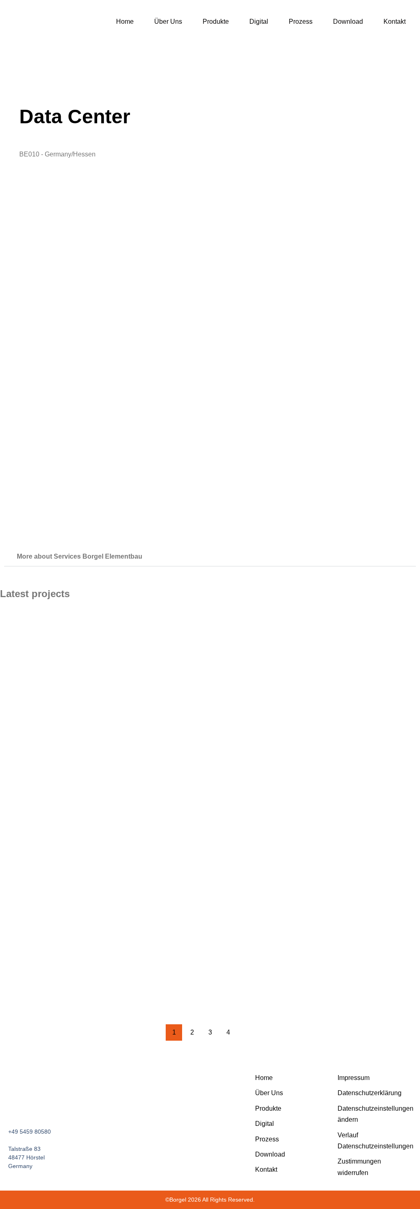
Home (125, 21)
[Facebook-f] (12, 1106)
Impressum (354, 1077)
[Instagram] (37, 1106)
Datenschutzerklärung (370, 1092)
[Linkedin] (50, 1106)
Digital (258, 21)
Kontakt (394, 21)
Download (348, 21)
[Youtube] (24, 1106)
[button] (210, 556)
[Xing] (62, 1106)
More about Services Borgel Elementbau (79, 556)
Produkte (216, 21)
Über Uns (168, 21)
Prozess (301, 21)
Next (246, 1032)
